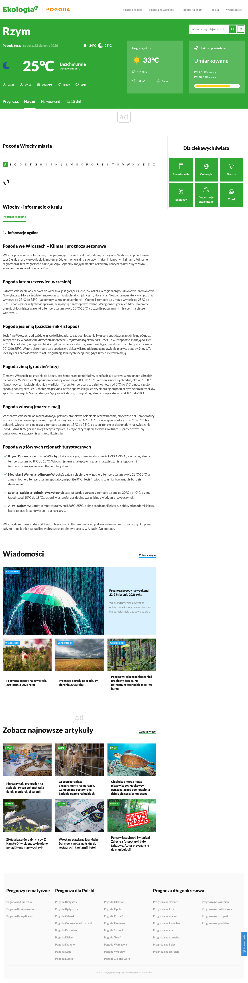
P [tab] (87, 164)
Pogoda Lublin (64, 958)
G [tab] (36, 164)
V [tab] (123, 164)
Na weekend (50, 101)
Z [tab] (144, 164)
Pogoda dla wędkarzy (19, 916)
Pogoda (58, 9)
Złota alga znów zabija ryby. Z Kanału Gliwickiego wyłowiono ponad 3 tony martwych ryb (27, 843)
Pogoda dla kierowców (20, 909)
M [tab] (71, 164)
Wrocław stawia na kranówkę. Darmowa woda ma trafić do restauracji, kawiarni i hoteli (79, 843)
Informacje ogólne (14, 216)
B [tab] (10, 164)
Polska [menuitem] (214, 9)
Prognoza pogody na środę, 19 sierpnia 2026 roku (78, 682)
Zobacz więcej (147, 555)
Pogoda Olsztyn (114, 902)
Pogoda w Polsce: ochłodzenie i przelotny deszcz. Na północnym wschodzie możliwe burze (132, 682)
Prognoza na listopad (215, 916)
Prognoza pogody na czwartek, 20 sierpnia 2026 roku (26, 682)
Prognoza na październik (217, 909)
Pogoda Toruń (112, 937)
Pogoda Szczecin (114, 930)
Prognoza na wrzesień (215, 902)
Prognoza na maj (163, 930)
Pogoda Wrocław (114, 951)
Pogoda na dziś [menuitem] (132, 9)
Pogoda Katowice (66, 930)
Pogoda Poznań (113, 916)
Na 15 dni (73, 101)
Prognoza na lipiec (164, 944)
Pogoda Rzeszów (114, 923)
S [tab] (102, 164)
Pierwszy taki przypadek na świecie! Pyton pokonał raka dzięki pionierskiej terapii (25, 787)
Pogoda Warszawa (115, 944)
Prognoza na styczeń (165, 902)
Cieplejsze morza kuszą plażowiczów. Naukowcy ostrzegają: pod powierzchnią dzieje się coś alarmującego (130, 787)
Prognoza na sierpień (166, 951)
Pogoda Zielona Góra (117, 958)
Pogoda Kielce (64, 937)
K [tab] (56, 164)
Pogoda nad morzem (19, 902)
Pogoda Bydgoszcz (66, 909)
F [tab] (31, 164)
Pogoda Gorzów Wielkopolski (73, 923)
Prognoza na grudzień (215, 923)
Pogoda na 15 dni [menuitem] (192, 9)
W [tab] (128, 164)
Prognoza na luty (163, 909)
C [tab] (15, 164)
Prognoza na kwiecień (166, 923)
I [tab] (46, 164)
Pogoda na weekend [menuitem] (161, 9)
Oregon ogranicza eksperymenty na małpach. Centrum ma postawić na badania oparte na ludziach (77, 787)
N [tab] (77, 164)
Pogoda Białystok (66, 902)
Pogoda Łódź (63, 951)
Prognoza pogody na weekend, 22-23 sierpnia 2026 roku (129, 592)
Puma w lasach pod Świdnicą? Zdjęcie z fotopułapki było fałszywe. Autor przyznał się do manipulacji (130, 843)
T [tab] (113, 164)
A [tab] (5, 164)
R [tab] (97, 164)
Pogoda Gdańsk (65, 916)
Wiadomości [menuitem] (234, 9)
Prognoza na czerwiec (166, 937)
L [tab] (61, 164)
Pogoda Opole (112, 909)
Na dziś (30, 101)
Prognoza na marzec (165, 916)
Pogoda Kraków (65, 944)
